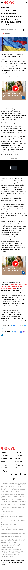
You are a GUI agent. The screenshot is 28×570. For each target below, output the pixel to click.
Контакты (4, 564)
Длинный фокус (7, 458)
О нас (3, 461)
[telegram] (11, 474)
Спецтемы (18, 455)
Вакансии (18, 461)
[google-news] (25, 474)
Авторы (17, 458)
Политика (5, 7)
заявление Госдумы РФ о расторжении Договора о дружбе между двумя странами (14, 286)
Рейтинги (4, 455)
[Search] (25, 2)
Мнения (18, 453)
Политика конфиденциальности (11, 562)
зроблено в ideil (6, 567)
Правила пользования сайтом (6, 465)
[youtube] (16, 474)
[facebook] (2, 474)
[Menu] (2, 2)
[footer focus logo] (8, 448)
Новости (4, 453)
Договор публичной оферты (19, 465)
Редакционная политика (6, 470)
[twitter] (7, 474)
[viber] (20, 474)
